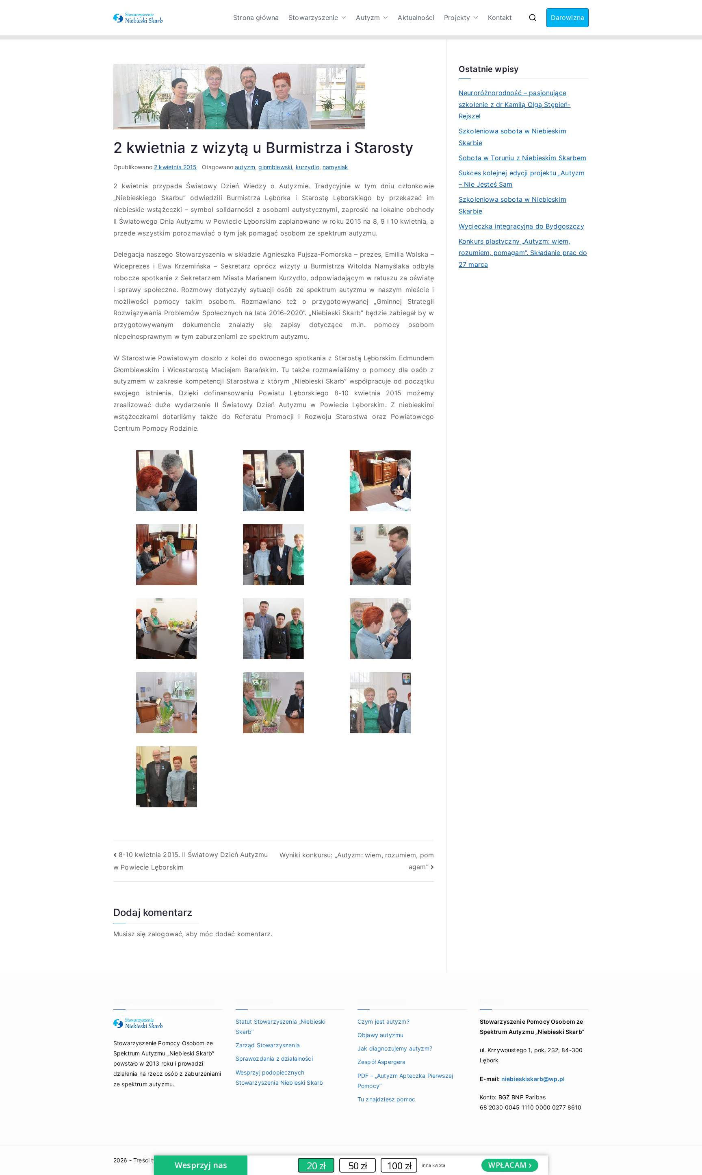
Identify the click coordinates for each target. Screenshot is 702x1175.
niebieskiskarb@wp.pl (533, 1078)
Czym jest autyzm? (384, 1021)
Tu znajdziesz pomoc (386, 1099)
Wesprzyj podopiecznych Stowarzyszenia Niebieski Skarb (279, 1077)
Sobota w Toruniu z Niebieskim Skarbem (522, 158)
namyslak (335, 166)
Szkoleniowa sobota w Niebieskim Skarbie (512, 137)
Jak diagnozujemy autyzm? (395, 1048)
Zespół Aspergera (382, 1061)
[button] (342, 18)
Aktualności (416, 17)
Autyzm (368, 17)
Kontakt (500, 17)
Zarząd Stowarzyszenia (268, 1045)
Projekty (457, 17)
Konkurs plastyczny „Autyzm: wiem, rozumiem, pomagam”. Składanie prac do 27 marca (523, 253)
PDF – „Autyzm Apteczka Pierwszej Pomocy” (405, 1080)
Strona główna (256, 17)
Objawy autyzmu (380, 1034)
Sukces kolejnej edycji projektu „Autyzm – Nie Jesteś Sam (522, 179)
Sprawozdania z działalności (274, 1058)
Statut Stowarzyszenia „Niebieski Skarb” (281, 1026)
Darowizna (567, 17)
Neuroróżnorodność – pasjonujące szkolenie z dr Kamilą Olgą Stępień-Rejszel (515, 104)
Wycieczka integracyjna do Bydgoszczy (521, 226)
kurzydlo (307, 166)
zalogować (165, 934)
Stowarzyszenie (313, 17)
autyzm (245, 166)
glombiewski (275, 166)
